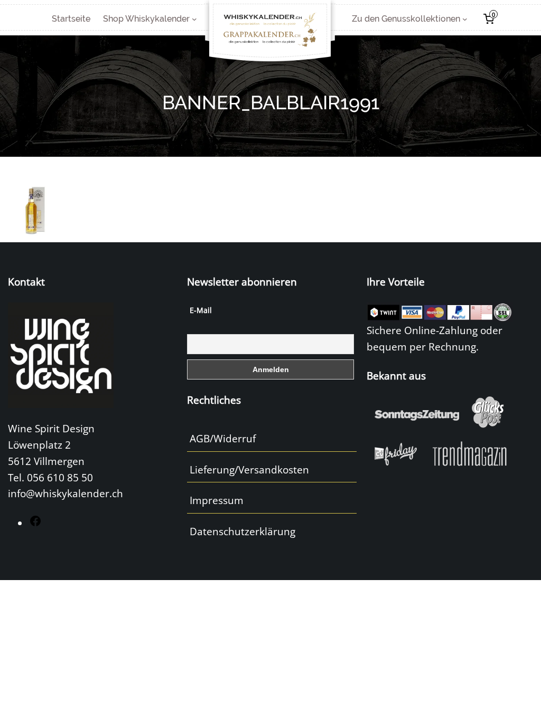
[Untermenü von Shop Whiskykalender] (194, 19)
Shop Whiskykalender (146, 19)
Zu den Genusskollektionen (406, 19)
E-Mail (201, 310)
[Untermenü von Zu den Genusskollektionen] (465, 19)
